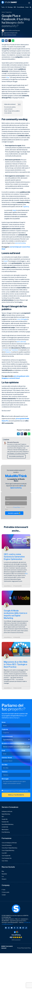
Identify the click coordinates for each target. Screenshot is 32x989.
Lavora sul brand (8, 109)
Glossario (4, 879)
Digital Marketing (6, 814)
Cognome (5, 729)
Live (3, 876)
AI (6, 7)
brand (5, 261)
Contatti (4, 894)
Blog (3, 871)
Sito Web (4, 765)
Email (3, 750)
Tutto (3, 7)
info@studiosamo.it (7, 924)
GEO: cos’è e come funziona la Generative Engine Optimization (14, 556)
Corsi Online (5, 860)
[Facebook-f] (14, 928)
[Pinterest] (20, 928)
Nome (4, 722)
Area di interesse (7, 736)
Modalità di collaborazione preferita (13, 743)
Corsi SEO (4, 853)
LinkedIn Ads (5, 827)
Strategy (10, 7)
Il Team (3, 889)
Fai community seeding (9, 107)
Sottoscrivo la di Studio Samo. (15, 791)
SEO (15, 7)
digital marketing (16, 488)
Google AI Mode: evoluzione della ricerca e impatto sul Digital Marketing (15, 614)
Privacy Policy (16, 507)
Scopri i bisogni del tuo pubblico (12, 111)
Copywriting (9, 12)
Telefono (5, 772)
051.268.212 (27, 922)
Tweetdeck (14, 350)
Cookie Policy (27, 948)
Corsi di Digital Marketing (8, 850)
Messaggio (5, 779)
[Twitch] (23, 928)
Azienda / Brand (7, 757)
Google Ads (4, 819)
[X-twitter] (17, 928)
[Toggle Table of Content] (18, 104)
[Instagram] (9, 928)
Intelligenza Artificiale (7, 811)
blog (7, 77)
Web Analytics (5, 829)
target (14, 210)
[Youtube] (11, 928)
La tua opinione (8, 113)
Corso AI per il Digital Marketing (9, 848)
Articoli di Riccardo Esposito (16, 456)
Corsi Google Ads (6, 855)
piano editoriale (21, 341)
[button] (3, 40)
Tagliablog (26, 206)
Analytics (8, 352)
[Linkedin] (6, 928)
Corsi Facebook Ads (6, 858)
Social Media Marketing (7, 824)
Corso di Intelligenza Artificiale (9, 842)
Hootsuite (6, 350)
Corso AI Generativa (7, 845)
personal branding (20, 243)
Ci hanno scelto (5, 892)
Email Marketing (6, 832)
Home (3, 12)
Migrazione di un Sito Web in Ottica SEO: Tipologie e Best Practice (15, 664)
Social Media (20, 7)
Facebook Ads (5, 821)
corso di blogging (22, 319)
